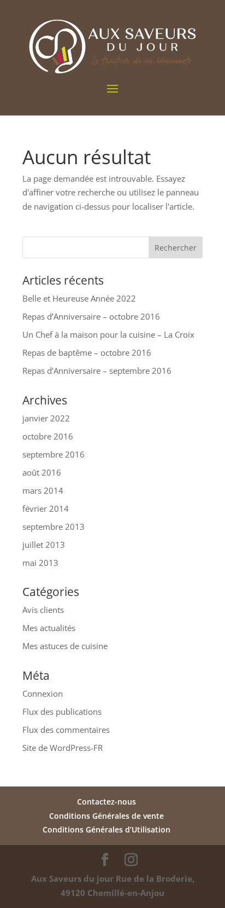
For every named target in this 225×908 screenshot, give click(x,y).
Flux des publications (62, 711)
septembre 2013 (53, 526)
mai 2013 (40, 562)
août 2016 (41, 472)
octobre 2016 (47, 436)
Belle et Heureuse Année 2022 (79, 298)
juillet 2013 (43, 544)
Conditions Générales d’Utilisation (106, 829)
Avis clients (43, 609)
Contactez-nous (106, 801)
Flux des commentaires (66, 729)
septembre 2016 (53, 454)
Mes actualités (48, 627)
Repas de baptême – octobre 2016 (86, 352)
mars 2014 (42, 490)
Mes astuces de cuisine (65, 645)
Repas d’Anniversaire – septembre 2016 (96, 370)
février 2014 (45, 508)
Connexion (42, 693)
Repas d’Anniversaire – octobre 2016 (91, 316)
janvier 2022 (46, 418)
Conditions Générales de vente (106, 816)
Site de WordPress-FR (62, 747)
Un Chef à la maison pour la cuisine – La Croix (108, 334)
